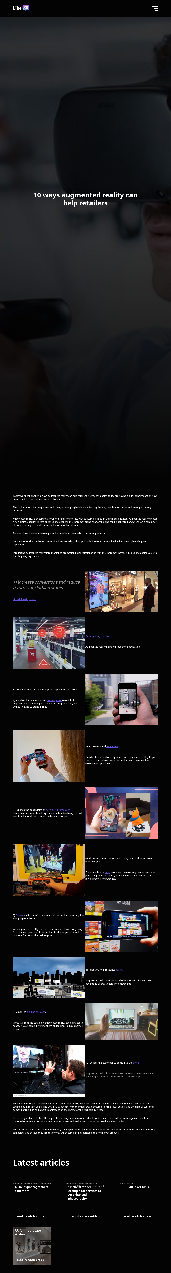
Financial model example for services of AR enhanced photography (84, 1193)
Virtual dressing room (24, 599)
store (136, 1062)
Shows (19, 915)
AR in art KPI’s (139, 1187)
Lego (107, 872)
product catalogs (36, 1011)
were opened (54, 700)
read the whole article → (32, 1216)
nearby (119, 969)
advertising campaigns (58, 809)
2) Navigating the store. (98, 636)
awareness (112, 746)
